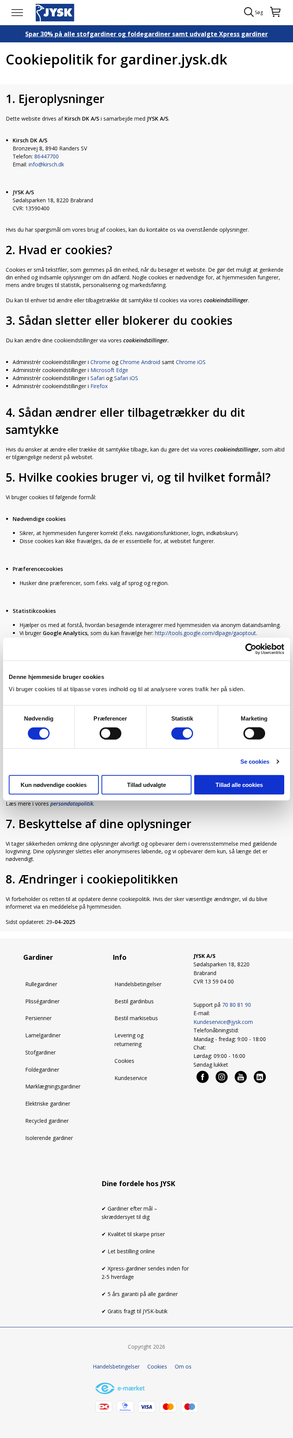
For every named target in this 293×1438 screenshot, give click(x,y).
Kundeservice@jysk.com (223, 1021)
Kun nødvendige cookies (54, 784)
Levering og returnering (128, 1039)
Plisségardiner (42, 1001)
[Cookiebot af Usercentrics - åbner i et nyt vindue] (250, 649)
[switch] (110, 733)
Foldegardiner (42, 1069)
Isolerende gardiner (49, 1137)
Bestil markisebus (136, 1018)
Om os (183, 1366)
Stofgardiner (40, 1052)
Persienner (38, 1018)
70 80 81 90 (236, 1004)
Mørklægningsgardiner (52, 1086)
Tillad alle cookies (239, 784)
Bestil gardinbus (134, 1001)
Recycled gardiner (47, 1120)
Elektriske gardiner (47, 1103)
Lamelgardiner (43, 1035)
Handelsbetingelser (137, 984)
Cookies (124, 1060)
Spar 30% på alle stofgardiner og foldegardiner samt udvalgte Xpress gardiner (146, 34)
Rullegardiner (41, 984)
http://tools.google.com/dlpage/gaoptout (205, 633)
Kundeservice (130, 1078)
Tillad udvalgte (146, 784)
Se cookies (255, 761)
